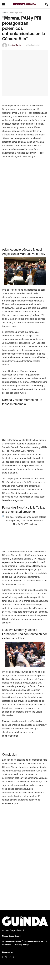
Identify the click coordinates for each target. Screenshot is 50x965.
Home (4, 12)
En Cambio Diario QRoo (11, 941)
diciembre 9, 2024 (33, 45)
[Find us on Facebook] (2, 957)
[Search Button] (46, 4)
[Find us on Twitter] (6, 957)
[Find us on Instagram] (13, 957)
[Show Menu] (3, 4)
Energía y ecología (22, 944)
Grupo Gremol (17, 930)
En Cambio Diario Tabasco (34, 941)
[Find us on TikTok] (10, 957)
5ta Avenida (7, 944)
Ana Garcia (16, 45)
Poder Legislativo (15, 12)
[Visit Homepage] (25, 4)
